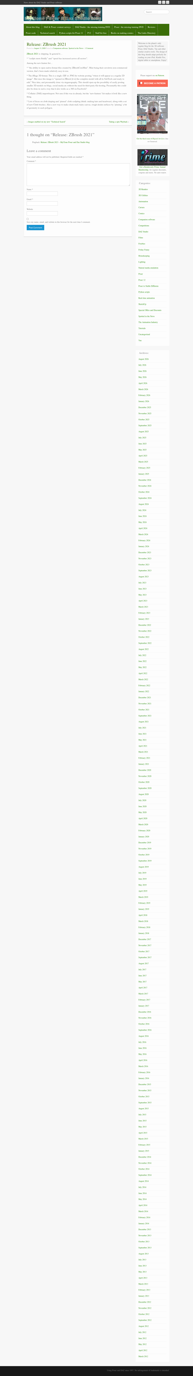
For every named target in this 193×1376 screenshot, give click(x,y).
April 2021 (142, 745)
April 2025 (142, 455)
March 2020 (143, 824)
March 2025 (143, 461)
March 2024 (143, 534)
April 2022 (142, 673)
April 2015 (142, 1132)
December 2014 (144, 1157)
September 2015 (144, 1102)
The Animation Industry (148, 322)
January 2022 (143, 691)
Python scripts (144, 292)
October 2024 (143, 492)
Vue (140, 340)
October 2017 (143, 951)
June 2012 (142, 1338)
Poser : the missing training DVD (128, 27)
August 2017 (143, 963)
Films (140, 237)
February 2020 (144, 830)
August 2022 (143, 649)
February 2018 (144, 927)
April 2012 (142, 1350)
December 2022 (144, 625)
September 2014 (144, 1175)
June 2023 (142, 588)
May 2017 (142, 981)
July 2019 (142, 872)
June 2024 (142, 516)
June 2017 (142, 975)
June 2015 (142, 1120)
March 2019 (143, 897)
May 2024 (142, 522)
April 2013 (142, 1277)
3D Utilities (143, 195)
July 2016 (142, 1042)
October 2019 (143, 854)
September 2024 (144, 498)
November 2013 (144, 1235)
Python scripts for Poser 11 (71, 32)
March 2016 (143, 1066)
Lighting (141, 261)
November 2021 (144, 703)
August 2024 (143, 504)
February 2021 (144, 758)
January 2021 (143, 764)
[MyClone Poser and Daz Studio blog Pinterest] (163, 2)
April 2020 (142, 818)
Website (30, 209)
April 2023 (142, 600)
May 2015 (142, 1126)
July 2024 (142, 510)
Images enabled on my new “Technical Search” (47, 121)
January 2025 (143, 473)
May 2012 (142, 1344)
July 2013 (142, 1259)
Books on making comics (122, 32)
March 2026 (143, 389)
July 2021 (142, 727)
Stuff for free (101, 32)
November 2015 (144, 1090)
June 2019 (142, 878)
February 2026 (144, 395)
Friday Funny (143, 249)
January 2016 (143, 1078)
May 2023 (142, 594)
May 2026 (142, 377)
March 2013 (143, 1283)
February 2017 (144, 999)
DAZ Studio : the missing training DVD (92, 27)
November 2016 (144, 1017)
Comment (31, 161)
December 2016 (144, 1011)
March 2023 (143, 606)
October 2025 (143, 419)
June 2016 (142, 1048)
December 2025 (144, 407)
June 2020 (142, 806)
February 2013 (144, 1289)
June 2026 (142, 371)
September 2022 (144, 643)
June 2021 (142, 733)
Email (30, 199)
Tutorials (142, 328)
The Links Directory (147, 32)
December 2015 (144, 1084)
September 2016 (144, 1030)
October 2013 (143, 1241)
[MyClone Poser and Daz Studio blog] (63, 13)
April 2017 (142, 987)
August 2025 (143, 431)
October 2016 (143, 1023)
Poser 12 (141, 280)
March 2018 (143, 921)
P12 (89, 32)
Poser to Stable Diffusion (148, 286)
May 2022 (142, 667)
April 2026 (142, 383)
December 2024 (144, 480)
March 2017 (143, 993)
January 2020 (143, 836)
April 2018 (142, 915)
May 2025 (142, 449)
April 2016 (142, 1060)
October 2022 (143, 637)
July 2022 (142, 655)
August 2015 (143, 1108)
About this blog (33, 27)
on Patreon (159, 75)
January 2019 (143, 909)
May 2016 (142, 1054)
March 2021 (143, 751)
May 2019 (142, 884)
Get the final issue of (151, 138)
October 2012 (143, 1314)
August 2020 (143, 794)
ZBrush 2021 (32, 53)
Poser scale (31, 32)
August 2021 (143, 721)
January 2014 (143, 1223)
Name (30, 189)
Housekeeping (144, 255)
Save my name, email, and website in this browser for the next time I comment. (58, 222)
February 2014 (144, 1217)
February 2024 (144, 540)
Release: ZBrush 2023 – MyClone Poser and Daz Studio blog (65, 142)
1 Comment (89, 48)
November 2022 (144, 631)
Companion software (60, 48)
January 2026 (143, 401)
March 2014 (143, 1211)
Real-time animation (146, 298)
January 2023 (143, 619)
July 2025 (142, 437)
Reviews (151, 27)
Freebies (141, 243)
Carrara (141, 207)
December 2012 (144, 1302)
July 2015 (142, 1114)
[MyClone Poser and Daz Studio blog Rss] (159, 2)
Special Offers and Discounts (149, 310)
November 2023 (144, 558)
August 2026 (143, 359)
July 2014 (142, 1187)
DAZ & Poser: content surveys (57, 27)
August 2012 (143, 1326)
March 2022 (143, 679)
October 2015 (143, 1096)
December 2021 (144, 697)
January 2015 (143, 1150)
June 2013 (142, 1265)
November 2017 (144, 945)
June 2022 (142, 661)
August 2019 (143, 866)
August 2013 (143, 1253)
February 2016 (144, 1072)
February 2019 (144, 903)
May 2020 (142, 812)
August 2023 (143, 576)
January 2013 (143, 1296)
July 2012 (142, 1332)
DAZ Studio (143, 231)
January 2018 (143, 933)
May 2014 (142, 1199)
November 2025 (144, 413)
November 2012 (144, 1308)
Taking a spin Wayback (118, 121)
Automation (143, 201)
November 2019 (144, 848)
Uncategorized (144, 334)
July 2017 (142, 969)
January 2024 (143, 546)
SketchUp (142, 304)
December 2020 (144, 770)
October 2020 (143, 782)
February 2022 (144, 685)
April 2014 (142, 1205)
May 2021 (142, 739)
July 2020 (142, 800)
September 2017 (144, 957)
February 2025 (144, 467)
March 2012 (143, 1356)
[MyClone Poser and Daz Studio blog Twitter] (167, 2)
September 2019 (144, 860)
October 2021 (143, 709)
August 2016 (143, 1036)
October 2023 (143, 564)
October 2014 (143, 1169)
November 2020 (144, 776)
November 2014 (144, 1163)
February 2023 (144, 612)
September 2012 (144, 1320)
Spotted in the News (76, 48)
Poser (140, 273)
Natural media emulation (148, 267)
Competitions (143, 225)
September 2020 (144, 788)
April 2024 (142, 528)
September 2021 (144, 715)
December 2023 (144, 552)
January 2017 (143, 1005)
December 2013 (144, 1229)
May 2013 (142, 1271)
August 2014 (143, 1181)
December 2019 (144, 842)
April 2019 (142, 891)
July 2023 (142, 582)
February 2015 (144, 1144)
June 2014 (142, 1193)
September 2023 (144, 570)
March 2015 (143, 1138)
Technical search (47, 32)
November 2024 (144, 485)
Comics (141, 213)
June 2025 (142, 443)
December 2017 (144, 939)
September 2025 (144, 425)
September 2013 (144, 1247)
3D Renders (143, 189)
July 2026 (142, 365)
